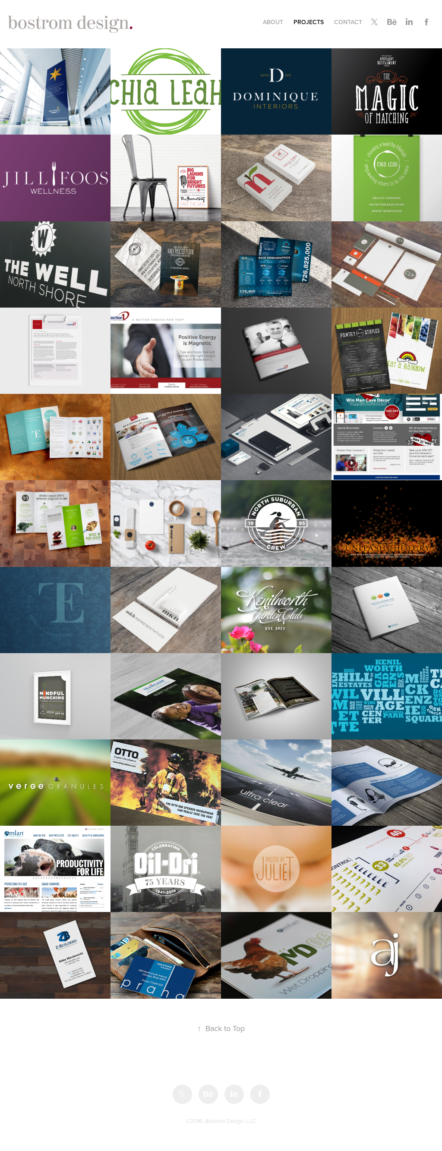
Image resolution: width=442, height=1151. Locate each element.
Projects (309, 22)
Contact (348, 22)
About (273, 22)
